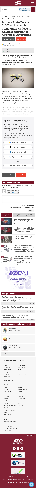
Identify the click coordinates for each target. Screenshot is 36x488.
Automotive (13, 345)
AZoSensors (21, 365)
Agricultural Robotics (19, 16)
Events (20, 392)
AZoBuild (6, 374)
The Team (21, 405)
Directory (7, 396)
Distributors (21, 396)
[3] (6, 239)
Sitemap (20, 403)
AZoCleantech (8, 370)
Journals (6, 403)
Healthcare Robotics (10, 405)
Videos (20, 385)
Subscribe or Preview (15, 330)
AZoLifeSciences (22, 374)
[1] (6, 221)
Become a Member (9, 410)
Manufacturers (22, 394)
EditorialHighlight (18, 215)
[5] (6, 259)
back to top (30, 435)
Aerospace (12, 328)
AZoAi (19, 370)
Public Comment (29, 205)
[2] (6, 230)
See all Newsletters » (8, 354)
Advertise (7, 419)
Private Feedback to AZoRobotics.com (22, 207)
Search (6, 412)
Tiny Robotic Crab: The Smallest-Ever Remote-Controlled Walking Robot (15, 316)
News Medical (22, 372)
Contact (6, 417)
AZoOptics (7, 372)
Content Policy (8, 426)
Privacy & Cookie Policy (10, 424)
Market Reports (22, 389)
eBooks (6, 398)
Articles (6, 389)
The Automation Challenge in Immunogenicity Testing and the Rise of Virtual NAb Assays (16, 299)
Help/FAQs (21, 401)
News (10, 16)
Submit (31, 210)
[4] (6, 248)
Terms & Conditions (10, 421)
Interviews (7, 394)
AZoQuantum (22, 367)
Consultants (21, 398)
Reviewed (7, 51)
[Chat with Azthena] (31, 484)
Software (20, 387)
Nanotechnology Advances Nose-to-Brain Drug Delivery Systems (24, 221)
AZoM (6, 365)
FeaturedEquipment (29, 215)
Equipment (7, 392)
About (6, 385)
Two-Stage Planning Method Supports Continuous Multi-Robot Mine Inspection (24, 230)
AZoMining (7, 376)
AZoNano (7, 367)
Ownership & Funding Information (10, 429)
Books (6, 401)
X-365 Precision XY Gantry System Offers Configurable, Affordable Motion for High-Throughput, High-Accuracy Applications (24, 249)
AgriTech (12, 337)
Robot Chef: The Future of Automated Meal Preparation (17, 308)
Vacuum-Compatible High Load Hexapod (23, 237)
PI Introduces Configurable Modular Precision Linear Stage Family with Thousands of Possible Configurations (23, 260)
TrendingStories (6, 215)
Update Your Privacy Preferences (19, 482)
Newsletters (7, 415)
